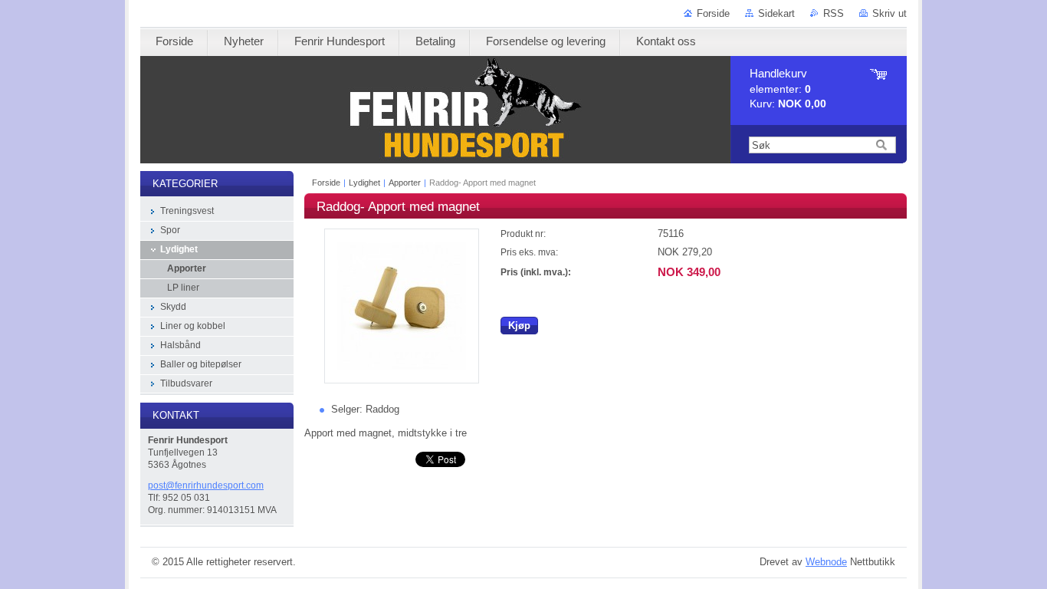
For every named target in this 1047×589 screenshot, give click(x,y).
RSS (833, 13)
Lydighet (364, 182)
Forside (713, 13)
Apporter (405, 182)
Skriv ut (889, 13)
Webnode (826, 562)
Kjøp (519, 325)
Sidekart (776, 13)
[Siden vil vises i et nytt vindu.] (401, 380)
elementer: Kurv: (788, 88)
